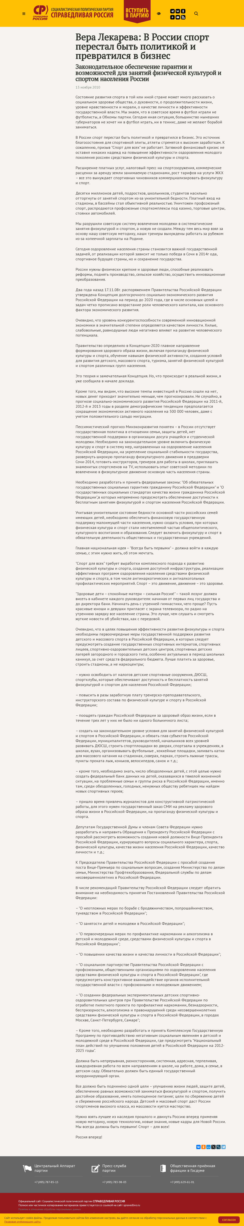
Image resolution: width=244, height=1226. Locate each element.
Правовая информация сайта (22, 1221)
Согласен (229, 1220)
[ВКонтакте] (198, 1147)
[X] (213, 1147)
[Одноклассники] (203, 1147)
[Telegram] (223, 1147)
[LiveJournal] (218, 1147)
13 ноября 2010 (88, 87)
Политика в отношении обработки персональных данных (49, 1209)
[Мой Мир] (208, 1147)
